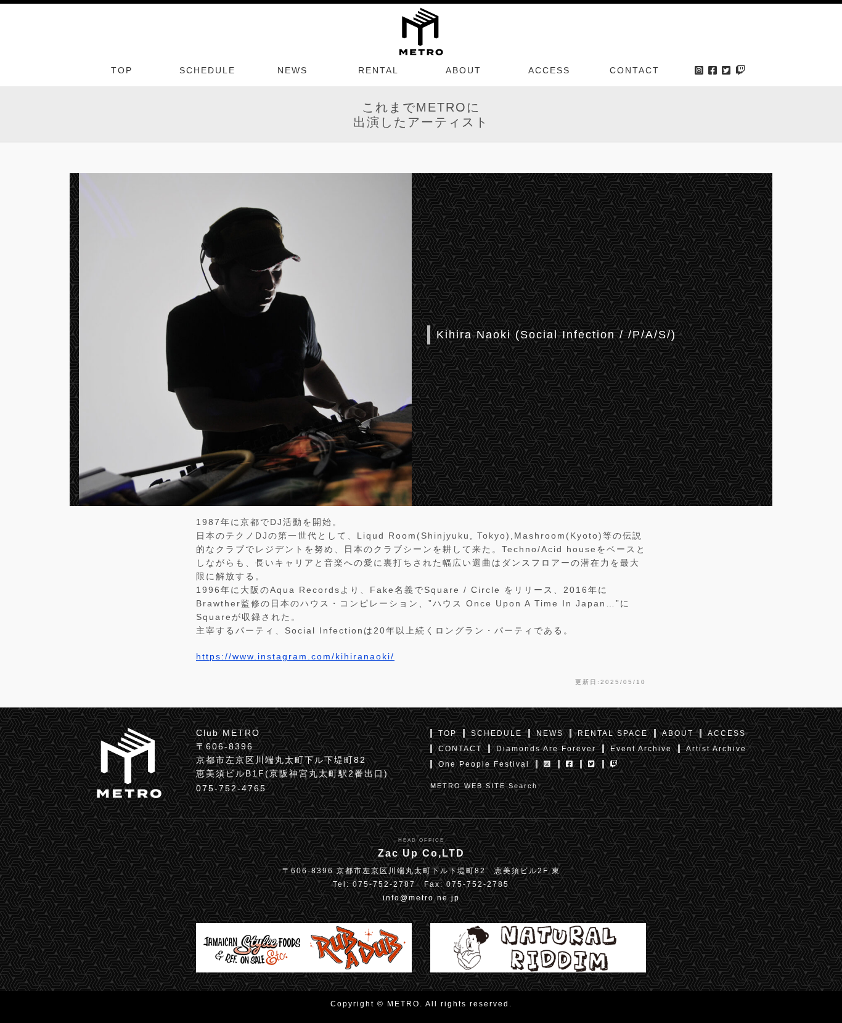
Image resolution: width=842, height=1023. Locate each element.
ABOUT (463, 70)
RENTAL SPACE (613, 733)
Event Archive (641, 748)
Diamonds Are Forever (546, 748)
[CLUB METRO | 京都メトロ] (421, 30)
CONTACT (635, 70)
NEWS (292, 70)
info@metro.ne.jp (421, 898)
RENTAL (378, 70)
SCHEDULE (207, 70)
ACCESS (549, 70)
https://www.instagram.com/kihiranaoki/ (295, 656)
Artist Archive (716, 748)
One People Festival (483, 764)
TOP (122, 70)
